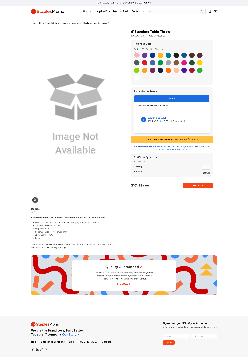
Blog (71, 342)
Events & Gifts (53, 23)
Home (34, 23)
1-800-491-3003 (88, 342)
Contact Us (138, 11)
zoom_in (35, 200)
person (210, 11)
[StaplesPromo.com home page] (47, 11)
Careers (106, 342)
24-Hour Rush (121, 11)
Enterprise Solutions (53, 342)
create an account (163, 139)
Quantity (138, 166)
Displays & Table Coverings (95, 23)
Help (34, 342)
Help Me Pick (102, 11)
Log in (149, 139)
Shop (87, 11)
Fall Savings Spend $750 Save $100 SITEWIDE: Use (124, 3)
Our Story (69, 334)
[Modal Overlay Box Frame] (190, 337)
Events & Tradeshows (71, 23)
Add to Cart (198, 186)
